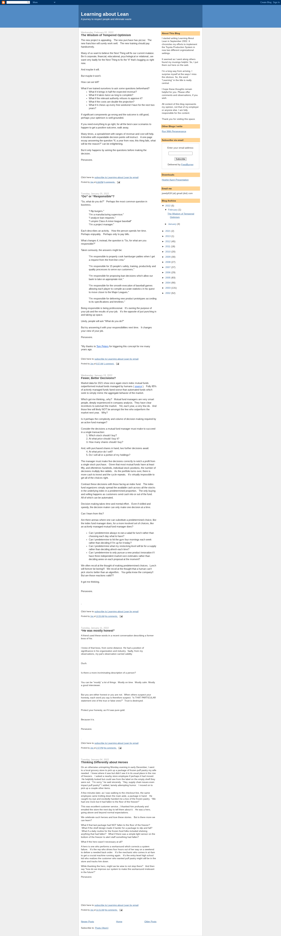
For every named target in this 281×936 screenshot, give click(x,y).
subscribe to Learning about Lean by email (116, 177)
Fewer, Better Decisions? (98, 378)
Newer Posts (87, 921)
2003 (168, 288)
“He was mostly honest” (98, 630)
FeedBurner (187, 164)
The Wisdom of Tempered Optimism (106, 35)
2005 (168, 277)
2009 (168, 256)
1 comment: (109, 364)
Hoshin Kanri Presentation (175, 179)
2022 (168, 205)
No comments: (111, 616)
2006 (168, 272)
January (172, 224)
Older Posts (150, 921)
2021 (168, 231)
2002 (168, 293)
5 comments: (109, 182)
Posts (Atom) (101, 928)
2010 (168, 251)
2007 (168, 267)
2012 (168, 241)
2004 (168, 282)
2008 (168, 262)
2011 (168, 246)
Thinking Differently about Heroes (104, 762)
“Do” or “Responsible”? (97, 196)
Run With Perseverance (174, 131)
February (173, 209)
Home (119, 921)
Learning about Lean (105, 14)
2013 (168, 236)
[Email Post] (118, 182)
